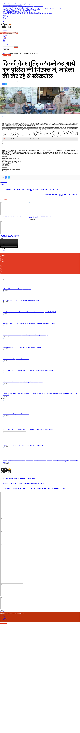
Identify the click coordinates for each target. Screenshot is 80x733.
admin (2, 184)
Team (4, 616)
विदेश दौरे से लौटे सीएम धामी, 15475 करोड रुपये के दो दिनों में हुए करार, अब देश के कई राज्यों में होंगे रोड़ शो (25, 335)
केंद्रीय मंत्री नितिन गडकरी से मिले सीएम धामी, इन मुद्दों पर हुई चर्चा (17, 289)
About (4, 615)
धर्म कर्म (4, 43)
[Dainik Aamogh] (6, 28)
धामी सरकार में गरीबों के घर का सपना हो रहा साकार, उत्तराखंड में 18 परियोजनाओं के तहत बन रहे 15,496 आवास (21, 12)
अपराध (4, 40)
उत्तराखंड (4, 37)
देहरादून (4, 36)
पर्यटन (4, 41)
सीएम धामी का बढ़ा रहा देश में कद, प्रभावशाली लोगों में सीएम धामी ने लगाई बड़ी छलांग (21, 300)
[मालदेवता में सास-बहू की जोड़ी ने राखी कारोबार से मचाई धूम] (11, 214)
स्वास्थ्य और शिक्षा (6, 44)
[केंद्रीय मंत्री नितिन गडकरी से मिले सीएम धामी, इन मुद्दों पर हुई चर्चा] (9, 287)
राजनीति (4, 38)
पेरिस (3, 611)
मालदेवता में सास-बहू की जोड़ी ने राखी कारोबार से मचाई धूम (12, 5)
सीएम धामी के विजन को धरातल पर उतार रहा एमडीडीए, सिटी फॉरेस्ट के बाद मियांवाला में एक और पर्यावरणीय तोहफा (22, 9)
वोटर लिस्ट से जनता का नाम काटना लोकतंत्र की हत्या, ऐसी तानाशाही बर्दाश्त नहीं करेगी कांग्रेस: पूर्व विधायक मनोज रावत (23, 6)
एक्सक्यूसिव (5, 35)
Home (3, 53)
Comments (5, 277)
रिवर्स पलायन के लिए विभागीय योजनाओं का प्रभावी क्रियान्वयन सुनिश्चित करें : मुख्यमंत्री (17, 4)
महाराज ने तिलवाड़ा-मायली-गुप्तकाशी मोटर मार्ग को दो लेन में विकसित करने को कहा (16, 11)
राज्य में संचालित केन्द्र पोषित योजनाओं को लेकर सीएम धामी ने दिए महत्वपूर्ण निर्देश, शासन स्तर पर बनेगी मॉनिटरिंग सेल (29, 323)
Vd (0, 611)
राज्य (5, 53)
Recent (4, 276)
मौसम (4, 42)
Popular (4, 275)
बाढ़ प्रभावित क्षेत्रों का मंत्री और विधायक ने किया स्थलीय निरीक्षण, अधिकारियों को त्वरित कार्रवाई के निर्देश (20, 10)
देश (3, 39)
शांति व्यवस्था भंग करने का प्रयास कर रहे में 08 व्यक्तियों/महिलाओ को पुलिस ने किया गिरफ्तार (18, 7)
